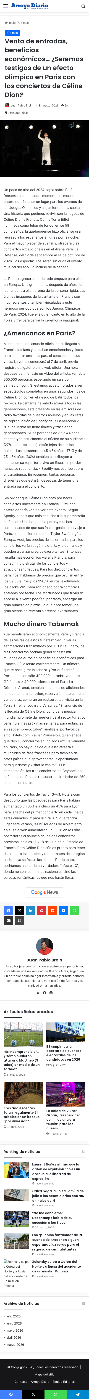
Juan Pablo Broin (21, 105)
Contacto (21, 1381)
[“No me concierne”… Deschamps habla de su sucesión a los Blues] (16, 1219)
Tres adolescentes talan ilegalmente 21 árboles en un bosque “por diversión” (22, 1114)
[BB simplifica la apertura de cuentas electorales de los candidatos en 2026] (65, 1032)
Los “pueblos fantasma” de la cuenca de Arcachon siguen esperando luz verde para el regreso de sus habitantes (57, 1242)
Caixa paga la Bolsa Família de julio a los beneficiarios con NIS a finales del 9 (58, 1196)
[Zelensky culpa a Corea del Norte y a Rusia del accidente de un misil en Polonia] (16, 1273)
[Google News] (44, 892)
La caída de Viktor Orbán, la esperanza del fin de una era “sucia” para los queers (63, 1120)
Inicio (12, 22)
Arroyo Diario (40, 1381)
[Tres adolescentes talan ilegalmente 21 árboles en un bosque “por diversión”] (23, 1093)
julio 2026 (13, 1316)
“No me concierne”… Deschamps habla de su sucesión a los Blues (52, 1218)
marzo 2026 (15, 1344)
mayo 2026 (14, 1330)
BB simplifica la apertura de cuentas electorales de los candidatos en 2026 (63, 1053)
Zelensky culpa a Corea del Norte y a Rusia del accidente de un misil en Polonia (56, 1266)
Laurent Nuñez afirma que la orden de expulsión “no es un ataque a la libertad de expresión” (56, 1171)
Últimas (23, 22)
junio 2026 (14, 1323)
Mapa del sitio (45, 1374)
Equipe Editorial (63, 1381)
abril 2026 (13, 1337)
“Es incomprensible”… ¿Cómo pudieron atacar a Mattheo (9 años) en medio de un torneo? (22, 1060)
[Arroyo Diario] (29, 6)
